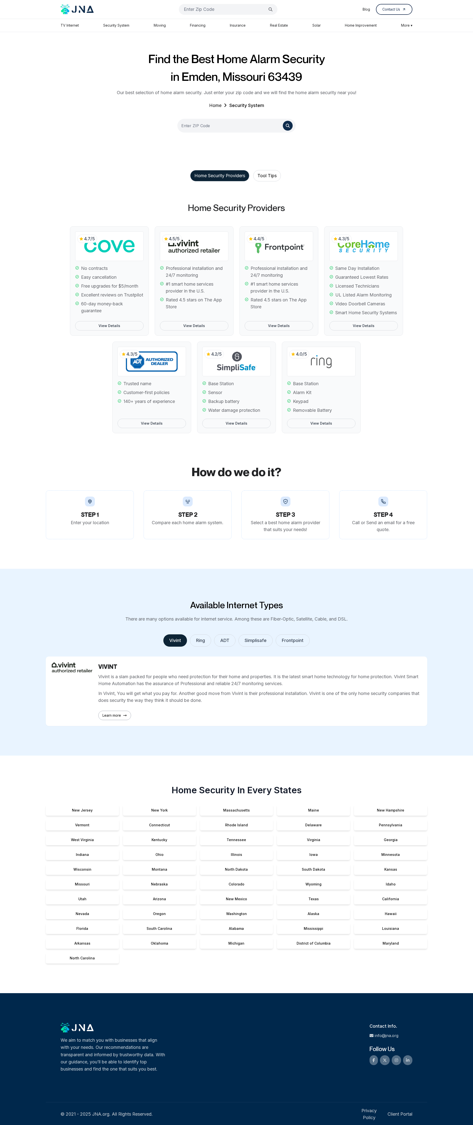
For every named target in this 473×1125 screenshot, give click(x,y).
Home (215, 105)
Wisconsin (82, 869)
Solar (316, 25)
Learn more (111, 715)
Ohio (159, 854)
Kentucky (159, 840)
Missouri (82, 884)
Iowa (313, 854)
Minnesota (390, 854)
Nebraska (159, 884)
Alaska (313, 914)
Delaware (313, 825)
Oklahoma (159, 943)
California (390, 899)
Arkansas (82, 943)
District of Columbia (314, 943)
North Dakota (236, 869)
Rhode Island (236, 825)
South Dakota (313, 869)
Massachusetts (236, 810)
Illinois (236, 854)
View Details (109, 326)
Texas (313, 899)
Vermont (82, 825)
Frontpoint (293, 640)
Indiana (82, 854)
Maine (313, 810)
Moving (160, 25)
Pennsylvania (390, 825)
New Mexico (236, 899)
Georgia (391, 840)
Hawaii (391, 914)
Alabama (236, 928)
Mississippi (313, 928)
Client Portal (400, 1114)
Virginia (313, 840)
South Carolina (159, 928)
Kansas (390, 869)
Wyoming (313, 884)
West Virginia (82, 840)
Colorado (236, 884)
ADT (224, 640)
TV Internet (70, 25)
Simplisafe (256, 640)
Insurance (238, 25)
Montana (159, 869)
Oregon (159, 914)
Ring (200, 640)
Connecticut (159, 825)
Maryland (391, 943)
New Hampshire (390, 810)
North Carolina (82, 958)
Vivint (175, 640)
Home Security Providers (219, 175)
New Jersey (82, 810)
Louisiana (390, 928)
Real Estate (279, 25)
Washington (236, 914)
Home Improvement (361, 25)
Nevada (82, 914)
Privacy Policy (369, 1114)
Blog (366, 9)
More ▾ (406, 25)
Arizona (159, 899)
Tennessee (236, 840)
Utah (82, 899)
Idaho (391, 884)
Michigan (236, 943)
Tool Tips (267, 175)
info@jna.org (386, 1035)
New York (159, 810)
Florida (82, 928)
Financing (197, 25)
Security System (116, 25)
